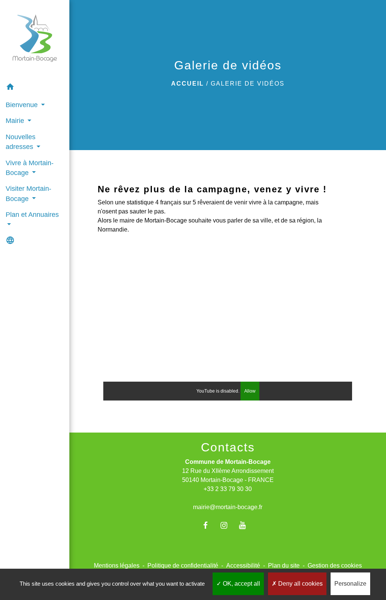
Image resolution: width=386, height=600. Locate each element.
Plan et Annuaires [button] (32, 214)
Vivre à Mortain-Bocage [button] (30, 167)
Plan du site (284, 565)
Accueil (187, 83)
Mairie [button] (16, 120)
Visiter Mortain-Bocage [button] (28, 193)
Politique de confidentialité (182, 565)
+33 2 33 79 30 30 (228, 489)
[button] (35, 88)
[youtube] (246, 525)
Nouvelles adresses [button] (20, 141)
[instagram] (228, 525)
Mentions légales (116, 565)
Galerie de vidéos (248, 83)
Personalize (350, 583)
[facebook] (209, 525)
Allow (250, 391)
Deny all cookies (300, 583)
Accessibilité (243, 565)
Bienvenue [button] (23, 105)
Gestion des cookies (335, 565)
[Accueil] (35, 39)
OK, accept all (240, 583)
